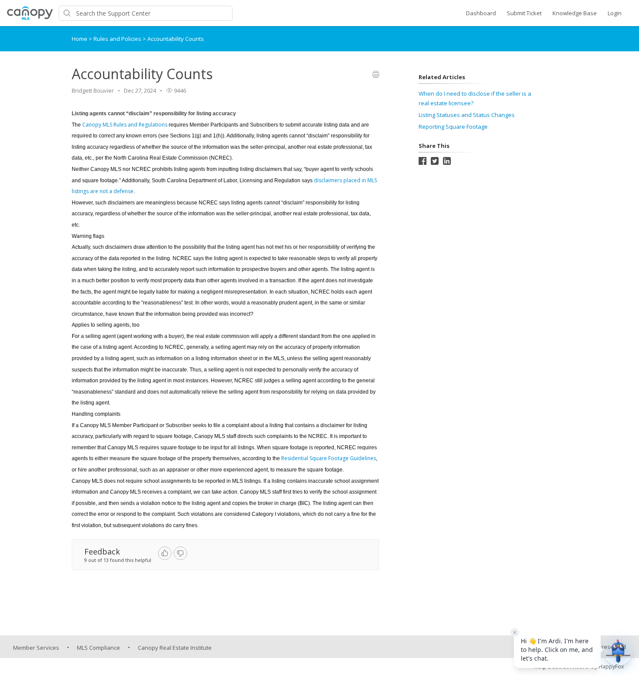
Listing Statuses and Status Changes (467, 115)
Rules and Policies (118, 39)
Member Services (36, 648)
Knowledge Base (574, 13)
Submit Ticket (524, 13)
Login (615, 13)
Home (79, 39)
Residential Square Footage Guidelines (328, 458)
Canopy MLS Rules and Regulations (124, 124)
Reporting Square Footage (453, 126)
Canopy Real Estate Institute (175, 648)
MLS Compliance (98, 648)
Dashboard (481, 13)
